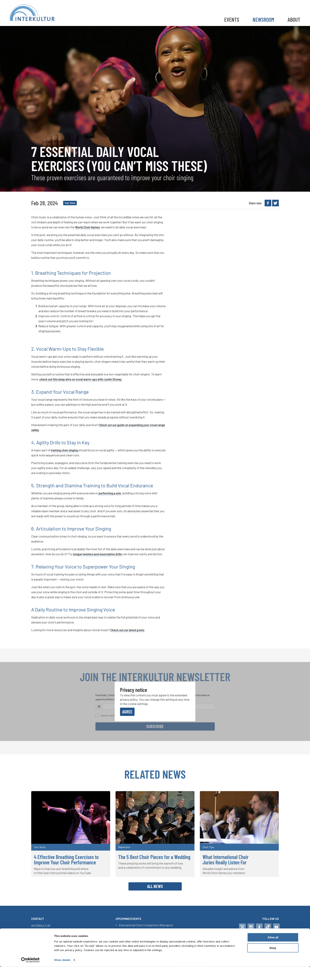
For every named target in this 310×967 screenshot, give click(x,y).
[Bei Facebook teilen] (268, 203)
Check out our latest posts (127, 630)
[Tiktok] (267, 926)
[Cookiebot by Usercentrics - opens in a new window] (30, 960)
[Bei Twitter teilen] (275, 203)
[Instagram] (251, 926)
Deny (273, 947)
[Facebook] (259, 926)
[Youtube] (276, 926)
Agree (127, 711)
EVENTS (231, 19)
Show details (62, 959)
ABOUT (294, 19)
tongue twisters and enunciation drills (97, 554)
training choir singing (64, 450)
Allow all (272, 937)
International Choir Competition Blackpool (146, 925)
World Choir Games (87, 227)
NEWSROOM (263, 19)
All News (155, 886)
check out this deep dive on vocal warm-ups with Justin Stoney (80, 379)
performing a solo (109, 493)
